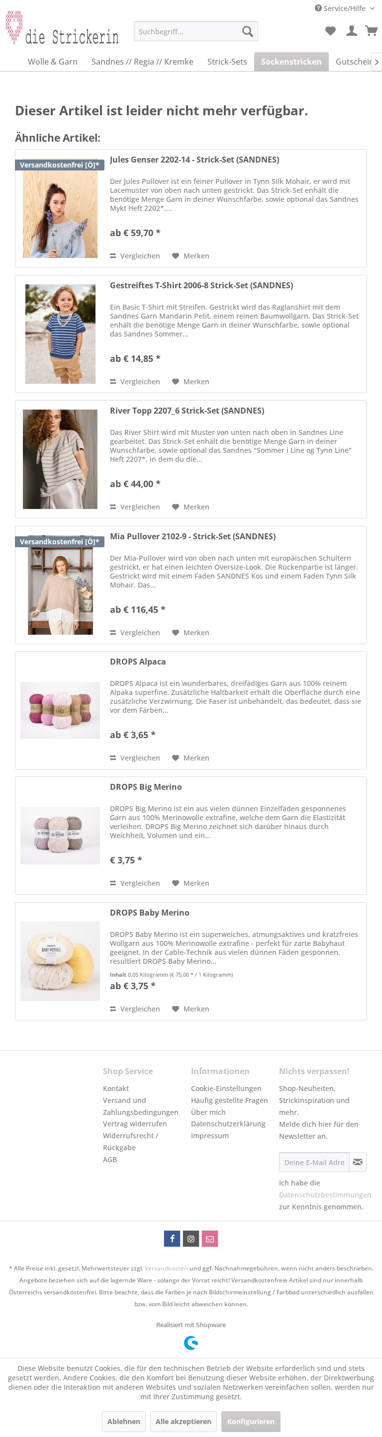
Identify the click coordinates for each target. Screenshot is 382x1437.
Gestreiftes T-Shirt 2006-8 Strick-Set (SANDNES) (201, 285)
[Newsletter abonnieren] (358, 1162)
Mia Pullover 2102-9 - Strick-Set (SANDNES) (193, 536)
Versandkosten (166, 1268)
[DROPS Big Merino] (60, 835)
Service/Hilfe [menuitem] (345, 8)
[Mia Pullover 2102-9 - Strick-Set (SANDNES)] (60, 585)
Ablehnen (123, 1421)
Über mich (208, 1112)
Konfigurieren (251, 1421)
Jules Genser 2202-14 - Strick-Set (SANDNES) (194, 160)
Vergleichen (139, 255)
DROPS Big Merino (146, 787)
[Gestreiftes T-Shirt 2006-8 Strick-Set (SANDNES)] (60, 334)
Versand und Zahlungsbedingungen (141, 1106)
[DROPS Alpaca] (60, 710)
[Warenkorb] (372, 31)
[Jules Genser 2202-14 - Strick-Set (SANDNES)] (60, 208)
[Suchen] (247, 31)
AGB (110, 1159)
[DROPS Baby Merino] (60, 961)
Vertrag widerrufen (135, 1123)
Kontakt (116, 1088)
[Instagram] (191, 1239)
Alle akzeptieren (183, 1421)
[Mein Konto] (352, 31)
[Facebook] (172, 1239)
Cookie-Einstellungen (226, 1088)
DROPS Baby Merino (150, 913)
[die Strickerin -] (57, 33)
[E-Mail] (210, 1239)
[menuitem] (196, 31)
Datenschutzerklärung (228, 1123)
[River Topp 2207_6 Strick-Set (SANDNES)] (60, 459)
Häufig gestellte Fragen (229, 1100)
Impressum (210, 1135)
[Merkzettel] (330, 31)
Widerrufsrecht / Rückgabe (130, 1141)
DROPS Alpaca (138, 662)
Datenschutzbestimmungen (325, 1194)
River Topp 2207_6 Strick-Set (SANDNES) (187, 411)
